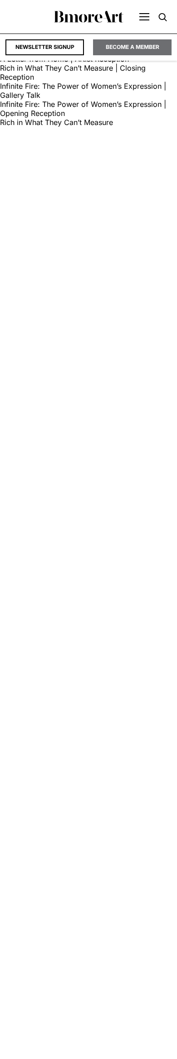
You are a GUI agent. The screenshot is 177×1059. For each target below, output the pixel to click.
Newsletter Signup (44, 46)
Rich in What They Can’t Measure (56, 122)
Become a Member (132, 46)
